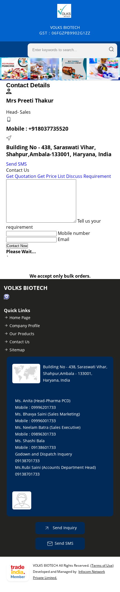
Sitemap (17, 349)
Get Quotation (21, 176)
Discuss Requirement (88, 176)
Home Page (19, 317)
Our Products (21, 333)
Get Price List (51, 176)
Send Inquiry (64, 527)
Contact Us (19, 341)
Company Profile (24, 325)
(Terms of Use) (102, 565)
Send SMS (16, 164)
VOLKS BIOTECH (64, 30)
